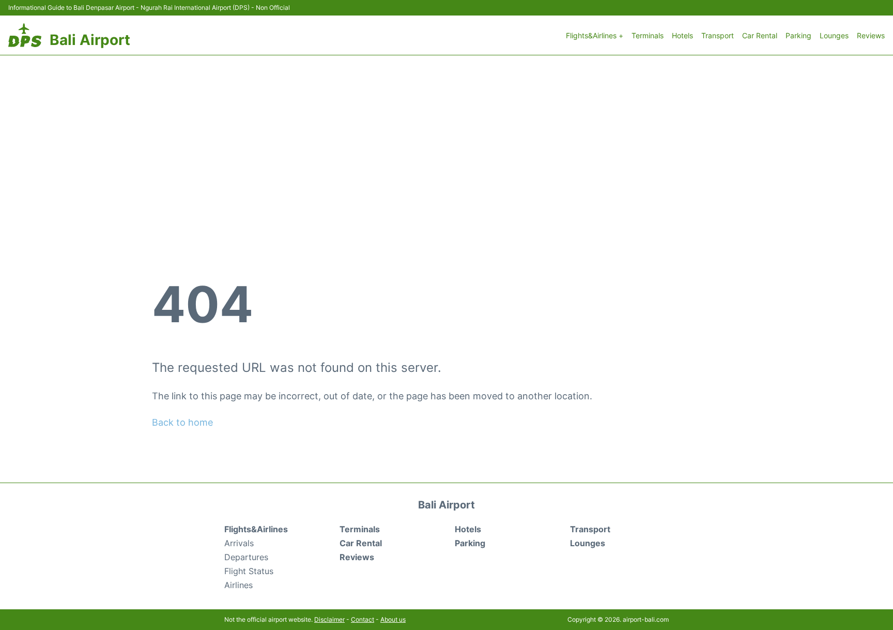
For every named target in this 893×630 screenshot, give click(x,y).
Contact (362, 619)
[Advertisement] (446, 133)
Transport (717, 35)
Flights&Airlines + (594, 35)
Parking (798, 35)
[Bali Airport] (24, 35)
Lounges (834, 35)
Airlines (238, 585)
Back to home (182, 422)
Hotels (682, 35)
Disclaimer (329, 619)
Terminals (648, 35)
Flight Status (248, 571)
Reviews (871, 35)
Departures (246, 557)
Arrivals (239, 543)
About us (393, 619)
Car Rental (759, 35)
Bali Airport (90, 40)
